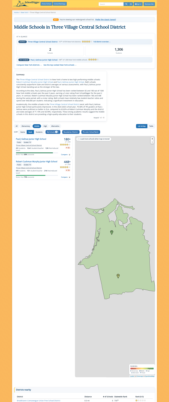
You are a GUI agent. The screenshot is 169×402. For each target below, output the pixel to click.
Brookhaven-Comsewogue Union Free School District (38, 400)
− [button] (152, 142)
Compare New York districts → (29, 65)
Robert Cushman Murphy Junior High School (34, 82)
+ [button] (152, 138)
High (45, 126)
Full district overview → (102, 42)
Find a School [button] (46, 4)
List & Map (142, 126)
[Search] (126, 4)
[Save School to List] (70, 155)
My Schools (52, 132)
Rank (30, 132)
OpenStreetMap (149, 376)
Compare (64, 154)
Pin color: (90, 132)
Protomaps (140, 376)
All (16, 126)
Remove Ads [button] (149, 4)
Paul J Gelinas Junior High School (44, 60)
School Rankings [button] (59, 4)
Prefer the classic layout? (105, 19)
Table (151, 126)
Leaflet (132, 376)
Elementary (26, 126)
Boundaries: (70, 132)
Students (39, 132)
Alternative (55, 126)
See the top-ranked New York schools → (60, 65)
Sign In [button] (139, 4)
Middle (36, 126)
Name (22, 132)
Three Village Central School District (43, 42)
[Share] (131, 4)
